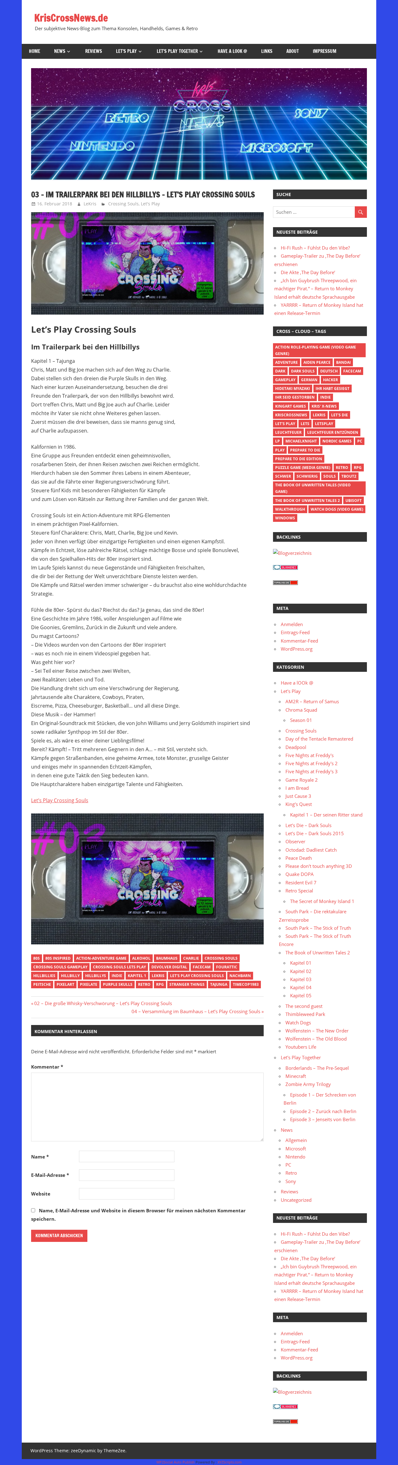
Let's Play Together (301, 1057)
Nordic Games (337, 441)
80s (36, 958)
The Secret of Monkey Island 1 (322, 901)
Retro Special (299, 890)
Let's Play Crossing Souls (197, 975)
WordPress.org (296, 649)
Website (40, 1194)
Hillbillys (95, 975)
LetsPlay (324, 423)
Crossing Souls (123, 204)
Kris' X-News (324, 406)
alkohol (141, 958)
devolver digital (169, 967)
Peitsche (42, 984)
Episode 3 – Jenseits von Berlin (322, 1119)
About (292, 51)
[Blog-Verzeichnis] (285, 568)
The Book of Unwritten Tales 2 (307, 500)
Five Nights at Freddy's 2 (311, 763)
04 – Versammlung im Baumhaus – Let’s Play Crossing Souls (196, 1011)
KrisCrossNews (291, 415)
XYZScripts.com (230, 1462)
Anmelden (292, 624)
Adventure (286, 362)
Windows (285, 518)
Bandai (343, 362)
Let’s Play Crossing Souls (59, 800)
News (59, 51)
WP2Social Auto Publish (175, 1462)
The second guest (303, 1006)
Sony (290, 1181)
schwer (283, 476)
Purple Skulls (117, 984)
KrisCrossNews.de (71, 18)
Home (34, 51)
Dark (280, 371)
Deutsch (329, 371)
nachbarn (240, 975)
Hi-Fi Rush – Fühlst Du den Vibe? (315, 248)
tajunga (218, 984)
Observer (295, 841)
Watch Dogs (298, 1022)
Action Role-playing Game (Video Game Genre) (315, 350)
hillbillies (44, 975)
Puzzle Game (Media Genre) (302, 467)
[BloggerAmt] (292, 553)
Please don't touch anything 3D (318, 866)
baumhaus (167, 958)
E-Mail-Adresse (50, 1175)
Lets (305, 423)
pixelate (88, 984)
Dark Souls (303, 371)
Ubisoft (353, 500)
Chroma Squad (301, 710)
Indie (117, 975)
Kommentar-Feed (299, 641)
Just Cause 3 (298, 796)
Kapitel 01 (301, 963)
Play (280, 450)
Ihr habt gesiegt (332, 388)
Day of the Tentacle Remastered (319, 739)
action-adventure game (101, 958)
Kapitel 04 (301, 987)
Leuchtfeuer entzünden (332, 432)
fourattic (226, 967)
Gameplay (285, 379)
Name (40, 1157)
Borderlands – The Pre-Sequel (317, 1068)
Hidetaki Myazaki (292, 388)
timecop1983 (246, 984)
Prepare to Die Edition (298, 458)
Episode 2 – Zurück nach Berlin (323, 1111)
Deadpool (295, 747)
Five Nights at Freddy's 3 (311, 771)
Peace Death (298, 858)
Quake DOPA (299, 874)
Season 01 (301, 720)
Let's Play (150, 204)
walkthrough (290, 509)
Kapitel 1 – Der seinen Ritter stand (326, 815)
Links (266, 51)
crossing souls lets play (119, 967)
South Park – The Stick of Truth (318, 928)
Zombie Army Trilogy (308, 1084)
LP (277, 441)
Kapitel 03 (301, 979)
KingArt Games (290, 406)
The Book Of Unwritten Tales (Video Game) (313, 488)
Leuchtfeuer (288, 432)
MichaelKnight (301, 441)
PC (359, 441)
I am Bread (297, 788)
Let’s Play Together (177, 51)
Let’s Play (126, 51)
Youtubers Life (300, 1047)
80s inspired (58, 958)
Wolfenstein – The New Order (317, 1030)
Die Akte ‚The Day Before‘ (308, 272)
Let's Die (339, 415)
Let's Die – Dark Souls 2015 (314, 833)
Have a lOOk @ (232, 51)
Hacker (330, 379)
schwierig (307, 476)
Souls (329, 476)
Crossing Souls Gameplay (60, 967)
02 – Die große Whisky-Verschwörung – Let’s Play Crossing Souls (103, 1003)
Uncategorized (296, 1200)
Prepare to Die (305, 450)
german (309, 379)
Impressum (324, 51)
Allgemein (296, 1140)
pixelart (65, 984)
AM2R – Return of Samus (312, 701)
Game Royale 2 (301, 780)
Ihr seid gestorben (295, 397)
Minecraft (295, 1076)
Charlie (191, 958)
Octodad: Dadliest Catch (311, 850)
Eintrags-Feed (295, 632)
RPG (160, 984)
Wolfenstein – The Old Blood (316, 1039)
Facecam (202, 967)
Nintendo (295, 1157)
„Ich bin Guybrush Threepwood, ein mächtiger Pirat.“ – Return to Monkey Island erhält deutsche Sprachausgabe (315, 288)
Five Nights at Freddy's (309, 755)
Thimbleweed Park (305, 1014)
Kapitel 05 (301, 995)
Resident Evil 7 (301, 882)
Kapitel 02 (301, 971)
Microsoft (295, 1148)
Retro (144, 984)
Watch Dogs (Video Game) (337, 509)
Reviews (93, 51)
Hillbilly (70, 975)
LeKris (90, 204)
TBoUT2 (348, 476)
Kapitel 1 (137, 975)
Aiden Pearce (317, 362)
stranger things (187, 984)
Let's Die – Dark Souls (308, 825)
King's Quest (298, 804)
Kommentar (47, 1067)
